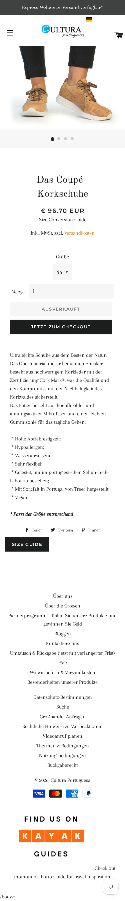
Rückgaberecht (62, 765)
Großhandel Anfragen (63, 717)
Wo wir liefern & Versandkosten (62, 672)
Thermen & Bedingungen (62, 746)
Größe (62, 257)
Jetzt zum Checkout (61, 326)
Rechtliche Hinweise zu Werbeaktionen (62, 726)
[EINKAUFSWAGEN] (118, 36)
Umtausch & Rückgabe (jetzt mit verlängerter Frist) (62, 653)
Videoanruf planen (62, 736)
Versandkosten (79, 233)
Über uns (62, 596)
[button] (104, 19)
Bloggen (62, 634)
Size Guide (27, 544)
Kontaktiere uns (62, 643)
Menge (17, 292)
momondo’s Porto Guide (39, 877)
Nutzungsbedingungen (62, 755)
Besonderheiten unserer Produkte (62, 682)
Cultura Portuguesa (70, 780)
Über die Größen (62, 606)
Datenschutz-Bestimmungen (62, 697)
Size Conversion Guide (62, 220)
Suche (62, 707)
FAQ (62, 663)
